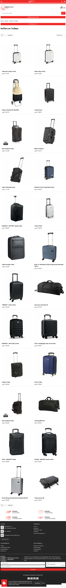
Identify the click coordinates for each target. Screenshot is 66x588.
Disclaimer (36, 550)
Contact (2, 545)
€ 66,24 (38, 423)
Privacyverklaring (37, 549)
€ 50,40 (38, 384)
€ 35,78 (38, 500)
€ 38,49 (5, 228)
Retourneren (3, 550)
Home (2, 21)
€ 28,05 (38, 112)
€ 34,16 (38, 151)
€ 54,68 (5, 384)
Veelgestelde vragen (38, 529)
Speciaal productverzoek (33, 17)
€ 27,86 (5, 151)
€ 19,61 (5, 73)
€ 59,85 (5, 500)
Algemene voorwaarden (38, 545)
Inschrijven (33, 569)
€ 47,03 (38, 307)
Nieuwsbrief (36, 528)
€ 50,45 (5, 345)
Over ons (35, 526)
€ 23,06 (38, 73)
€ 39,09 (38, 189)
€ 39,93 (38, 228)
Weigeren (43, 583)
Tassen (6, 21)
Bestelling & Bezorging (5, 547)
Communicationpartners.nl (39, 533)
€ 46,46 (5, 423)
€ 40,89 (38, 461)
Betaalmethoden (4, 549)
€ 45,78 (5, 307)
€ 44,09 (38, 268)
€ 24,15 (5, 112)
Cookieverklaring (37, 547)
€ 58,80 (5, 461)
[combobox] (31, 13)
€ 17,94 (5, 189)
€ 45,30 (5, 266)
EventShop (36, 531)
